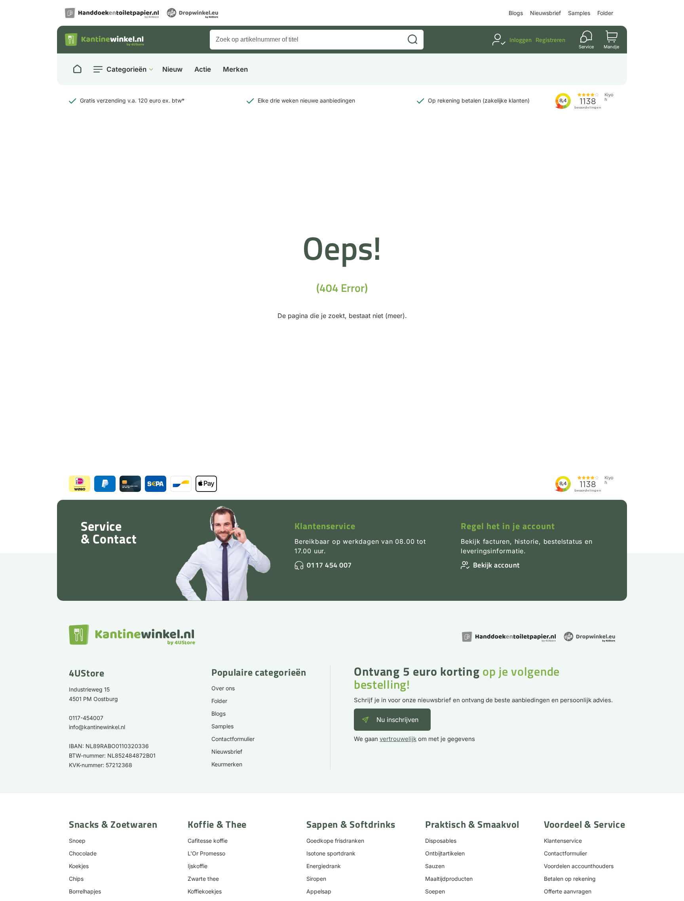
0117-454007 (86, 717)
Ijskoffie (197, 866)
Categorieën (126, 69)
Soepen (435, 891)
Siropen (316, 878)
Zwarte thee (203, 878)
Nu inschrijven (397, 720)
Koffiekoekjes (205, 891)
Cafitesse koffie (208, 840)
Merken (235, 69)
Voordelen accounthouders (579, 866)
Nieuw (172, 69)
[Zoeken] (412, 40)
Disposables (440, 840)
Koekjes (79, 866)
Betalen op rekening (570, 878)
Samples (579, 13)
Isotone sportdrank (330, 853)
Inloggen (520, 40)
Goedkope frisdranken (335, 840)
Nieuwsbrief (545, 13)
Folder (605, 13)
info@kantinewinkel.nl (97, 727)
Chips (76, 878)
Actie (202, 69)
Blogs (516, 13)
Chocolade (83, 853)
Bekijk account (496, 565)
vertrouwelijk (398, 739)
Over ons (223, 688)
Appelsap (318, 891)
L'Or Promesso (206, 853)
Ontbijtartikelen (445, 853)
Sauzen (435, 866)
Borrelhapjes (85, 891)
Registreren (550, 40)
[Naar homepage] (77, 69)
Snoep (77, 840)
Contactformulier (233, 738)
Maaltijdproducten (449, 878)
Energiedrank (323, 866)
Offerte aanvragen (567, 891)
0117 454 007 (329, 565)
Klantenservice (324, 526)
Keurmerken (226, 764)
